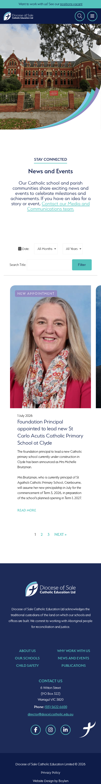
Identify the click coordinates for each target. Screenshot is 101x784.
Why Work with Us (73, 651)
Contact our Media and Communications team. (58, 206)
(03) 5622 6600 (56, 707)
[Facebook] (36, 730)
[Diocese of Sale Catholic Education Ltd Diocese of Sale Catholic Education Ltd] (20, 16)
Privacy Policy (50, 772)
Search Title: (18, 265)
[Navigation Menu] (92, 16)
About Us (27, 651)
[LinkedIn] (66, 730)
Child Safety (27, 665)
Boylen (63, 781)
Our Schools (27, 658)
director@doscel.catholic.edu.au (50, 714)
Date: (25, 249)
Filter (82, 265)
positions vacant (71, 4)
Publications (74, 665)
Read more (26, 510)
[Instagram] (51, 730)
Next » (60, 534)
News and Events (73, 658)
